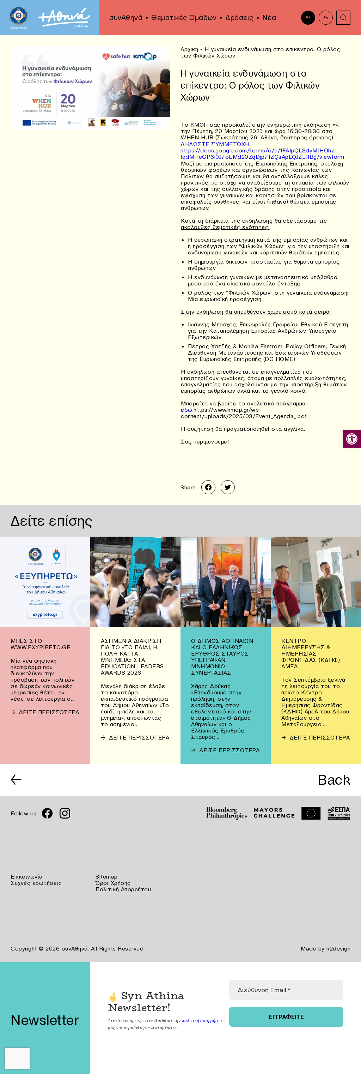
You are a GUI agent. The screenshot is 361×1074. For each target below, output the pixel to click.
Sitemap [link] (107, 876)
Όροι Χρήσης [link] (113, 882)
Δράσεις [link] (239, 17)
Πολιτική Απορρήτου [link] (123, 889)
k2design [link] (338, 948)
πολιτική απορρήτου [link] (202, 1020)
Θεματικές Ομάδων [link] (183, 17)
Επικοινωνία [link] (27, 876)
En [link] (326, 17)
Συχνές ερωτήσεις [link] (36, 882)
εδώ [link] (186, 409)
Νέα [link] (269, 17)
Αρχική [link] (189, 49)
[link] (352, 439)
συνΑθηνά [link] (125, 17)
